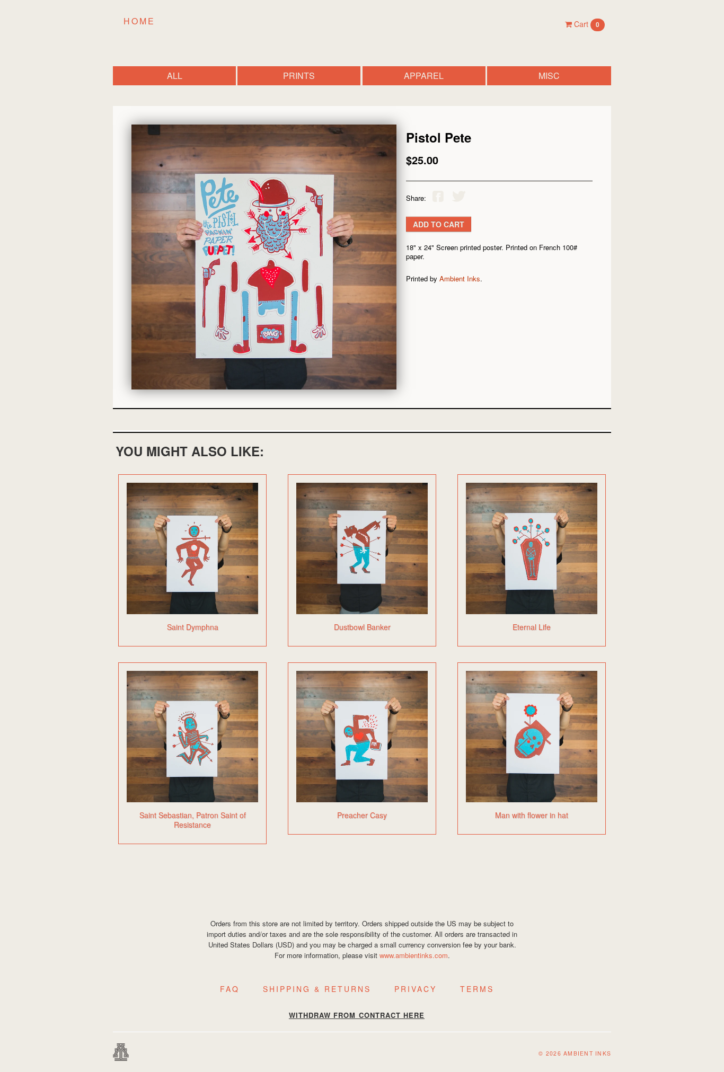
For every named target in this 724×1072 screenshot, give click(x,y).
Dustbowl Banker (362, 627)
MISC (549, 75)
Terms (477, 989)
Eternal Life (532, 627)
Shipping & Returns (317, 989)
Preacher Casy (362, 815)
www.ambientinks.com (413, 955)
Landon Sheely (362, 23)
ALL (174, 75)
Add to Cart (438, 224)
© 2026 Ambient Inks (574, 1053)
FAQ (230, 989)
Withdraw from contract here (357, 1015)
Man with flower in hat (531, 815)
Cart (585, 24)
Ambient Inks (459, 278)
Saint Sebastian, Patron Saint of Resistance (192, 820)
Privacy (415, 989)
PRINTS (299, 75)
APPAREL (424, 75)
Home (139, 21)
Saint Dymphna (192, 627)
